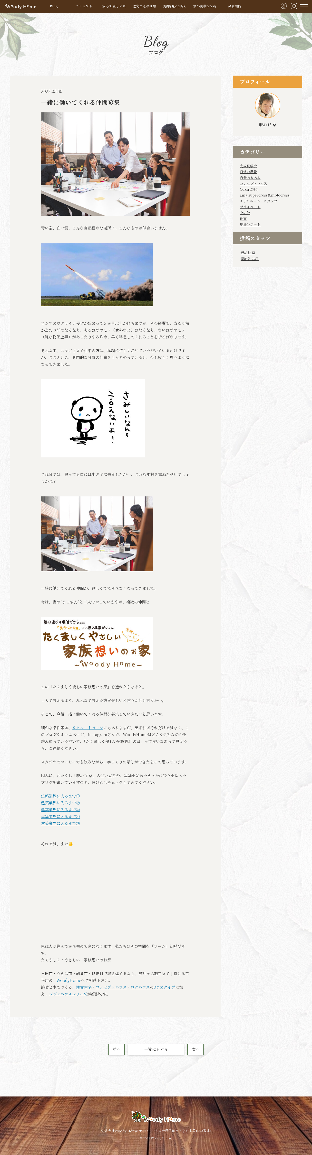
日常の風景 (248, 171)
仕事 (243, 218)
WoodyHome (68, 980)
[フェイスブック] (284, 6)
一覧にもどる (156, 1049)
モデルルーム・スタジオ (258, 200)
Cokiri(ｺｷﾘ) (249, 189)
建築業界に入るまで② (60, 803)
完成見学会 (248, 165)
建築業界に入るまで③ (60, 809)
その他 (245, 212)
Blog (54, 6)
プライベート (250, 206)
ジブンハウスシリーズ (68, 994)
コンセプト (84, 6)
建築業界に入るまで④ (60, 816)
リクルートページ (87, 728)
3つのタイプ (164, 987)
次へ (195, 1049)
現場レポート (250, 224)
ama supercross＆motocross (265, 195)
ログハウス (140, 987)
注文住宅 (84, 987)
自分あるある (250, 177)
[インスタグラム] (294, 6)
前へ (116, 1049)
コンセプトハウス (111, 987)
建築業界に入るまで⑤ (60, 823)
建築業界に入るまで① (60, 796)
